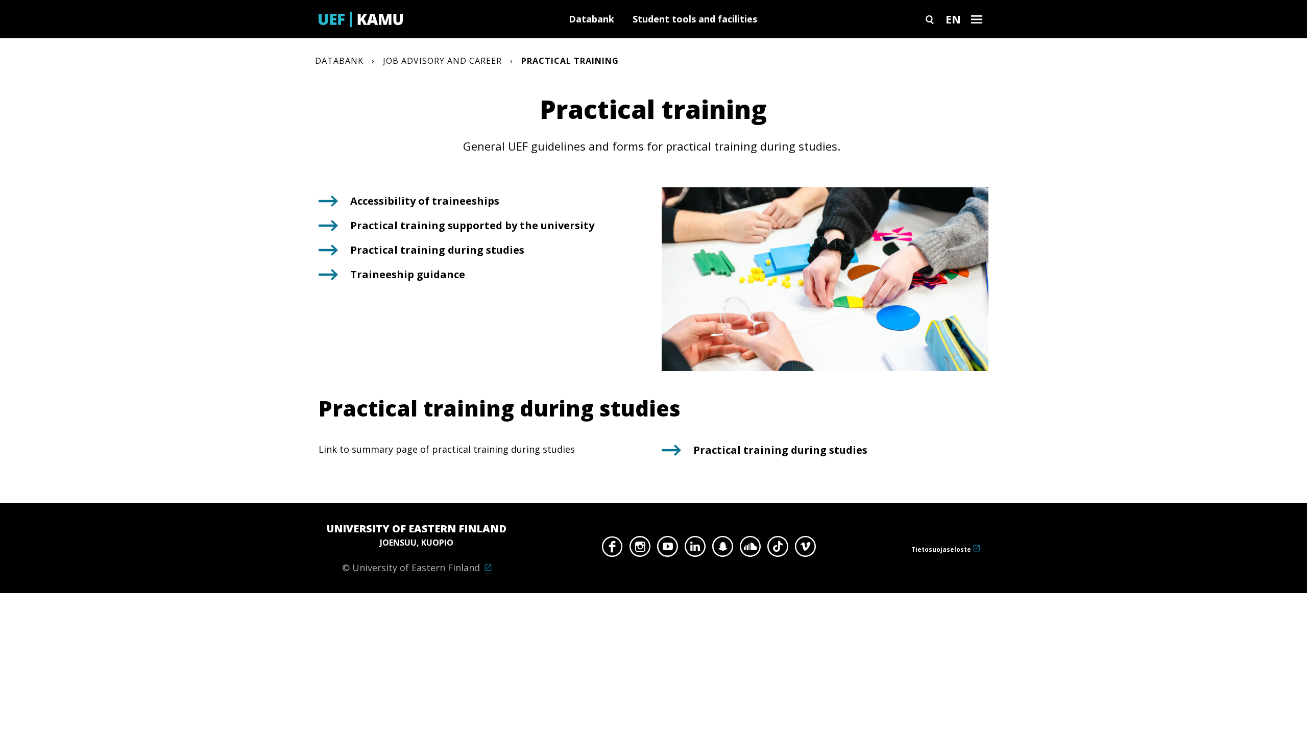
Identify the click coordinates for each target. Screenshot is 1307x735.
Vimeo (805, 549)
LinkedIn (695, 549)
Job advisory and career (442, 60)
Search (929, 19)
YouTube (667, 549)
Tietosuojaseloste (941, 549)
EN (953, 19)
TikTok (777, 549)
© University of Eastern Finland (416, 548)
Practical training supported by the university (472, 225)
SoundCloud (750, 549)
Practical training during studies (437, 250)
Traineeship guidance (407, 274)
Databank (591, 19)
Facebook (612, 549)
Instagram (640, 549)
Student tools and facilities (695, 19)
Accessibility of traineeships (425, 201)
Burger (976, 19)
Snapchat (722, 549)
